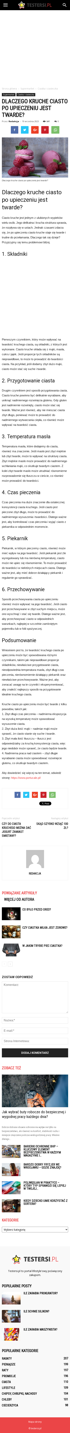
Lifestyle (8, 1388)
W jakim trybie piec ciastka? (42, 946)
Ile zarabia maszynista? (40, 1329)
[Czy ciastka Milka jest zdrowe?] (11, 931)
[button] (65, 5)
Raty (5, 1370)
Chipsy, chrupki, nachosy (19, 1393)
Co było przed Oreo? (36, 909)
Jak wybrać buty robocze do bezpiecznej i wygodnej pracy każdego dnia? (34, 1114)
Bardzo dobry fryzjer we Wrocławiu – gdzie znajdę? (42, 1166)
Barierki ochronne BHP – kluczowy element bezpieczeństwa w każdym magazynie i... (42, 1151)
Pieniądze (8, 1364)
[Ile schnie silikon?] (11, 1316)
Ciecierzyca (10, 1405)
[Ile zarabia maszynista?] (11, 1334)
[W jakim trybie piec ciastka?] (11, 950)
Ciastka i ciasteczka (26, 94)
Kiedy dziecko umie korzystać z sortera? (46, 1202)
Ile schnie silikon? (36, 1311)
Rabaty (7, 1358)
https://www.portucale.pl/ (26, 777)
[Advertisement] (35, 47)
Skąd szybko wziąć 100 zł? (52, 826)
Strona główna (9, 88)
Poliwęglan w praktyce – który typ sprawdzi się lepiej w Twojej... (45, 1185)
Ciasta (6, 1382)
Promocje (9, 1376)
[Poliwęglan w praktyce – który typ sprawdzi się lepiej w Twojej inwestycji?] (11, 1187)
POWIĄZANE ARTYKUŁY (19, 893)
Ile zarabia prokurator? (41, 1293)
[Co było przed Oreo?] (11, 913)
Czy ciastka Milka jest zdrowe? (44, 927)
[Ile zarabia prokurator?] (11, 1298)
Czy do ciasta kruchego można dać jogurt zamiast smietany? (16, 829)
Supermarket (8, 94)
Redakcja (14, 121)
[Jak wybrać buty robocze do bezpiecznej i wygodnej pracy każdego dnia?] (35, 1091)
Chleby (7, 1399)
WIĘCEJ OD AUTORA (19, 899)
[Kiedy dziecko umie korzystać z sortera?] (11, 1205)
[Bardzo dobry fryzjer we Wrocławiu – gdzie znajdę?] (11, 1169)
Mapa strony (35, 1421)
